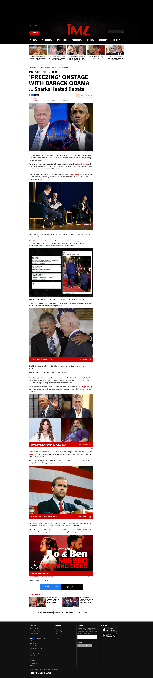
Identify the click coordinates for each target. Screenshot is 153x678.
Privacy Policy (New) (35, 631)
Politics (78, 612)
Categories (33, 651)
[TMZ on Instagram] (39, 25)
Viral (85, 612)
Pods (90, 40)
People (32, 658)
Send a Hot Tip (58, 631)
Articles (32, 641)
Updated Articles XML (36, 648)
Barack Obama (48, 612)
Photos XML (33, 663)
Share (51, 587)
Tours (103, 40)
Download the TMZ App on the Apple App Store (109, 629)
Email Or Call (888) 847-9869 (49, 33)
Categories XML (34, 653)
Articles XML (33, 643)
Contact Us (57, 628)
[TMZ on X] (33, 25)
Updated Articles (34, 646)
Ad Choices (33, 636)
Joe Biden (37, 612)
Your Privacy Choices (39, 638)
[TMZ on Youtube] (36, 25)
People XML (33, 660)
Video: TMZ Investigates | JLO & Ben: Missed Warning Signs (41, 576)
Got (34, 33)
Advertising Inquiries (59, 636)
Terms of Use (34, 633)
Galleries (32, 655)
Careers (56, 633)
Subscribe (95, 637)
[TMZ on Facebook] (30, 25)
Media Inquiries (58, 638)
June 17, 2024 (38, 100)
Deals (116, 40)
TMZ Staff (34, 98)
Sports (47, 40)
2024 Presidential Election (64, 612)
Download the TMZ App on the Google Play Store (109, 635)
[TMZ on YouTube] (87, 645)
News (33, 40)
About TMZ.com (34, 628)
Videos (77, 40)
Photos (62, 40)
